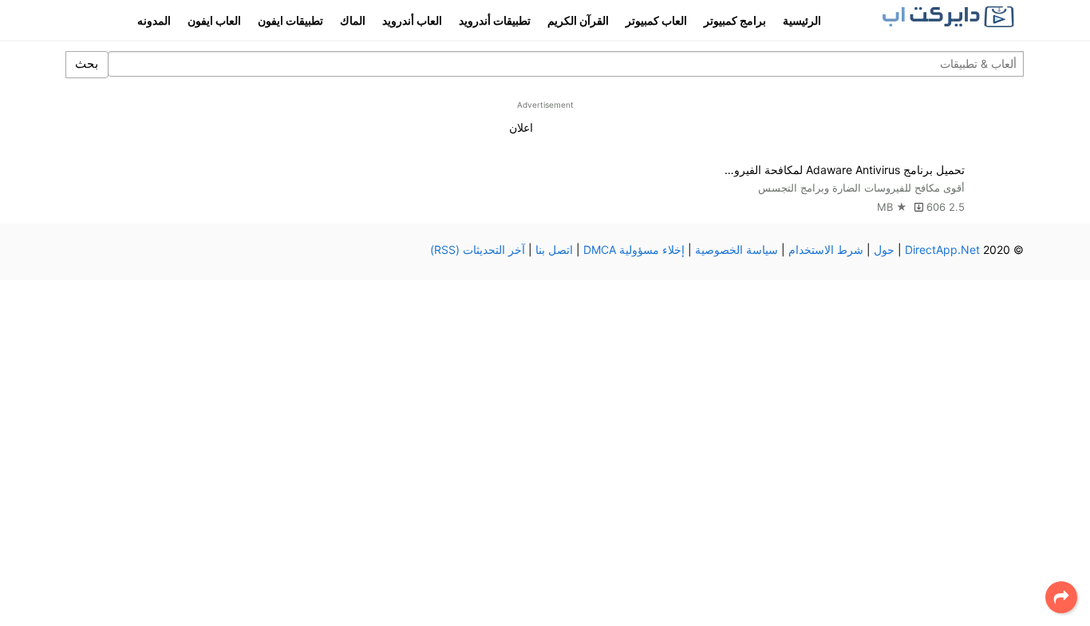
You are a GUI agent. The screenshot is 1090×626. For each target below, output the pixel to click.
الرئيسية (802, 20)
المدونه (154, 20)
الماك (352, 20)
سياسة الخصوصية (736, 249)
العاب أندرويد (412, 20)
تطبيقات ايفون (290, 20)
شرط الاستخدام (825, 249)
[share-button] (1061, 597)
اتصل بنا (554, 249)
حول (884, 249)
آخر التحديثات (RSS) (477, 249)
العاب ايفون (214, 20)
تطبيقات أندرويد (495, 20)
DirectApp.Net (942, 249)
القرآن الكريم (578, 20)
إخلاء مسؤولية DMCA (634, 249)
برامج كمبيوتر (735, 20)
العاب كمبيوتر (656, 20)
